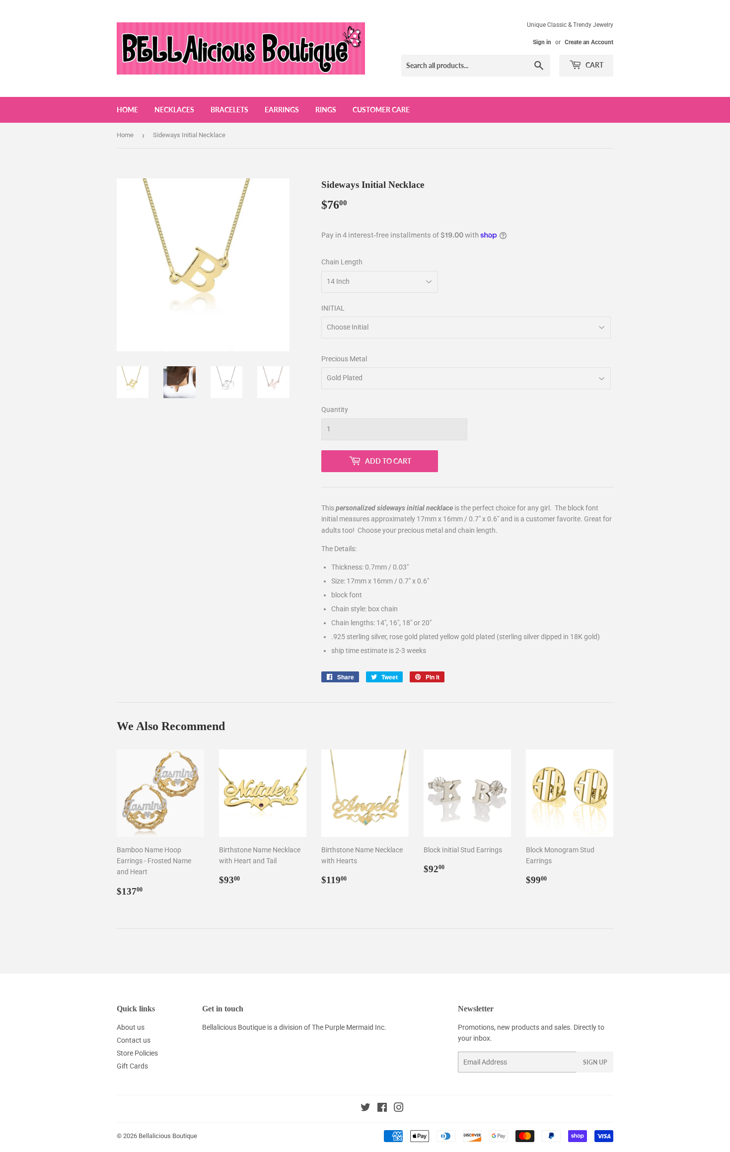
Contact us (133, 1040)
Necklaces (174, 109)
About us (131, 1027)
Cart (593, 65)
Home (127, 109)
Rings (325, 109)
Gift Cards (132, 1066)
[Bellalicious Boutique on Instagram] (399, 1109)
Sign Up (595, 1062)
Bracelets (229, 109)
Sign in (542, 42)
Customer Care (381, 109)
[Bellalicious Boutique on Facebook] (382, 1109)
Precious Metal (344, 359)
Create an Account (589, 42)
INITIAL (333, 308)
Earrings (282, 109)
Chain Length (342, 262)
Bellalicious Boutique (168, 1136)
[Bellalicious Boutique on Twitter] (365, 1109)
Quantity (334, 409)
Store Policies (137, 1053)
